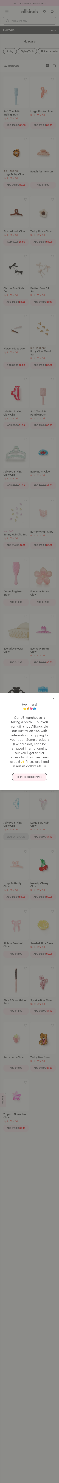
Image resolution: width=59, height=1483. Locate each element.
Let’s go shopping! (29, 777)
